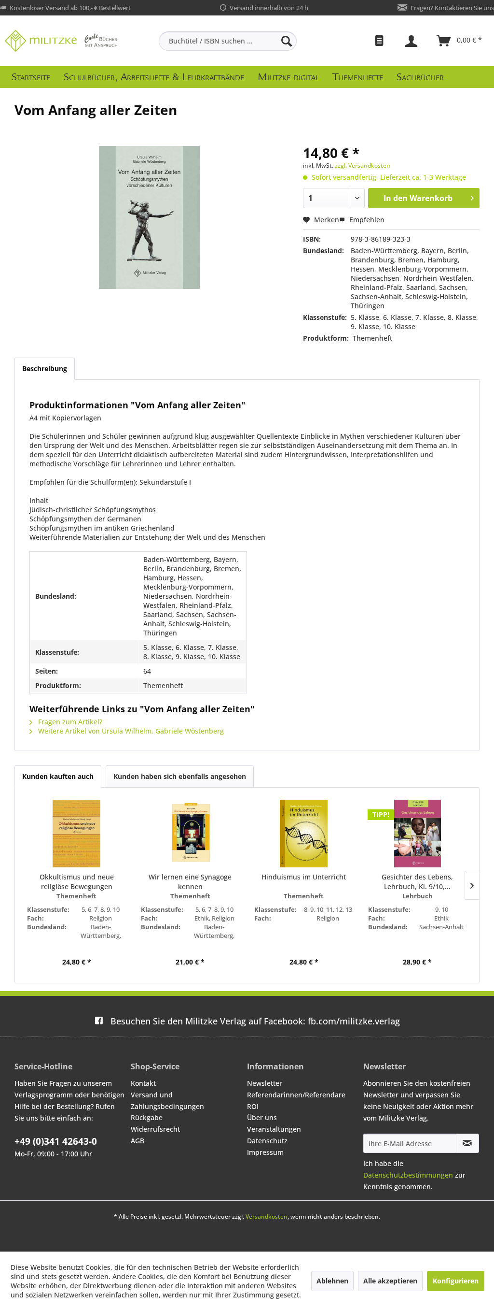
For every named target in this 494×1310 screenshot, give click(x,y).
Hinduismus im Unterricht (303, 876)
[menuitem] (228, 41)
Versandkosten (267, 1216)
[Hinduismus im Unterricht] (304, 833)
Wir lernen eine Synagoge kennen (190, 881)
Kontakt (143, 1083)
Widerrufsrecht (155, 1129)
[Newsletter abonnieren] (467, 1143)
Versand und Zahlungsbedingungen (167, 1100)
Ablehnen (332, 1280)
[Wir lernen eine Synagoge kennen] (190, 833)
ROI (253, 1106)
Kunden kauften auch (58, 776)
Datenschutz (267, 1140)
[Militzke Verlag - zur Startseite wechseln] (61, 41)
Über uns (262, 1117)
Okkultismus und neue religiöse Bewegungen (77, 881)
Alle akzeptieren (390, 1280)
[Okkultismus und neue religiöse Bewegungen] (76, 833)
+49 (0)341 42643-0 (55, 1141)
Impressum (265, 1152)
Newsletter (264, 1083)
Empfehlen (365, 219)
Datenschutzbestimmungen (408, 1175)
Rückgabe (147, 1117)
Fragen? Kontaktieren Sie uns (452, 7)
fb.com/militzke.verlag (255, 1021)
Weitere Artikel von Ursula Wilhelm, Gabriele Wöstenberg (130, 730)
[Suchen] (286, 41)
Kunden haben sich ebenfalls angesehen (179, 776)
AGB (137, 1140)
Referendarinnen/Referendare (296, 1094)
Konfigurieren (456, 1280)
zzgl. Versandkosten (362, 165)
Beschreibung (44, 368)
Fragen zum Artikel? (69, 721)
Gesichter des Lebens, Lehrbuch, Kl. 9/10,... (417, 881)
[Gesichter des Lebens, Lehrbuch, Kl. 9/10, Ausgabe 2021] (417, 833)
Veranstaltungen (274, 1129)
